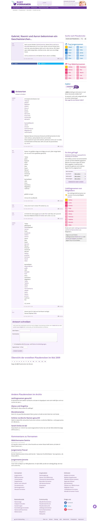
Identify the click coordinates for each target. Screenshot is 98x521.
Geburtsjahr (69, 176)
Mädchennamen (18, 477)
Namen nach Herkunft (20, 483)
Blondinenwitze (17, 412)
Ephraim (26, 244)
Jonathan (26, 255)
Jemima (26, 296)
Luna (70, 203)
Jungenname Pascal (19, 450)
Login (44, 2)
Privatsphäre (74, 519)
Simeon (26, 236)
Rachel (26, 123)
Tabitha (26, 283)
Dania (26, 292)
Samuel (26, 229)
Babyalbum (42, 512)
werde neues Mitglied (18, 327)
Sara (31, 128)
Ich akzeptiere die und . (30, 344)
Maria (51, 44)
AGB (61, 519)
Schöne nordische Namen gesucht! (25, 418)
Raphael (26, 104)
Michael (26, 119)
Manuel (26, 114)
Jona (25, 233)
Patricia (71, 217)
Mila (70, 78)
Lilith (25, 125)
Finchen (70, 197)
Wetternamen (18, 512)
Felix (81, 50)
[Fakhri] (72, 89)
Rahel (30, 123)
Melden (61, 58)
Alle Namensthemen (44, 483)
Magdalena (27, 130)
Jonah (28, 233)
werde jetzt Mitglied (71, 238)
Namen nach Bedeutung (46, 477)
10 (33, 361)
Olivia (70, 214)
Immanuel (27, 117)
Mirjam (26, 266)
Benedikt (27, 46)
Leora (26, 287)
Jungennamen (18, 475)
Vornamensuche (18, 485)
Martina (71, 211)
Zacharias (27, 257)
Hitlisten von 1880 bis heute (71, 485)
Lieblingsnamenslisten (81, 228)
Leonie (28, 143)
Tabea (26, 281)
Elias (25, 110)
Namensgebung (43, 475)
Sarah (26, 128)
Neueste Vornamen (19, 489)
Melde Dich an (55, 325)
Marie (81, 72)
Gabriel (38, 44)
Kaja (70, 208)
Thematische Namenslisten (46, 479)
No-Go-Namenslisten (73, 230)
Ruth (25, 274)
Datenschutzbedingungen (39, 344)
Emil (81, 47)
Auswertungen (18, 506)
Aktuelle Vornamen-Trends (71, 491)
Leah (29, 132)
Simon (26, 108)
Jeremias (43, 44)
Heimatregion (69, 178)
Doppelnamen (18, 481)
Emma (70, 70)
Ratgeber (41, 487)
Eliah (46, 214)
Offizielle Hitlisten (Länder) (71, 479)
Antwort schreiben (20, 94)
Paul (70, 53)
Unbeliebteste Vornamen (71, 489)
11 (36, 361)
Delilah (42, 215)
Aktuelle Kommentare (45, 502)
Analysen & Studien (19, 504)
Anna (25, 127)
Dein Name (15, 330)
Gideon (26, 235)
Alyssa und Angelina (19, 406)
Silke (70, 225)
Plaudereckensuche (44, 506)
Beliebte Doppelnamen (70, 477)
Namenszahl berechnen (20, 510)
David (26, 112)
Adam (26, 261)
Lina (70, 75)
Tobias (26, 101)
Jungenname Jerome (19, 459)
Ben (70, 55)
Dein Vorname (69, 171)
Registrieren (39, 4)
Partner (51, 519)
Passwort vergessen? (47, 4)
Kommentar (15, 334)
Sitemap (56, 519)
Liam (81, 58)
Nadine (71, 219)
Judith (26, 268)
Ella (81, 70)
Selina (70, 200)
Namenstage (17, 502)
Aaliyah (26, 290)
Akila (35, 313)
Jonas (81, 53)
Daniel (26, 259)
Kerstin (71, 222)
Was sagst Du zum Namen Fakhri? (74, 100)
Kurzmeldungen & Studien (21, 508)
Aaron (57, 44)
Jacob (40, 214)
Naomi (44, 55)
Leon (70, 50)
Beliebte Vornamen (69, 475)
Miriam (30, 266)
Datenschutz (66, 519)
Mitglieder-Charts (69, 487)
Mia (70, 72)
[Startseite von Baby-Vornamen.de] (20, 5)
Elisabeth (26, 272)
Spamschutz (15, 347)
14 (45, 361)
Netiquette (42, 514)
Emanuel (26, 115)
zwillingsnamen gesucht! (21, 398)
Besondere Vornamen (45, 481)
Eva (27, 55)
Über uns (45, 519)
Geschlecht (68, 174)
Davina (26, 294)
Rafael (26, 227)
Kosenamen (42, 485)
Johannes (33, 55)
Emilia (70, 67)
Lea (25, 132)
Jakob (25, 102)
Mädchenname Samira (20, 440)
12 (39, 361)
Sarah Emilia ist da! (19, 425)
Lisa (47, 206)
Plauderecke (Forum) (45, 504)
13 (42, 361)
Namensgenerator (19, 487)
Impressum (81, 519)
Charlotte (83, 67)
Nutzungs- (26, 344)
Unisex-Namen (18, 479)
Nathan (26, 253)
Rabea (26, 285)
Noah (25, 106)
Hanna (31, 288)
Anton (82, 55)
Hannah (26, 288)
